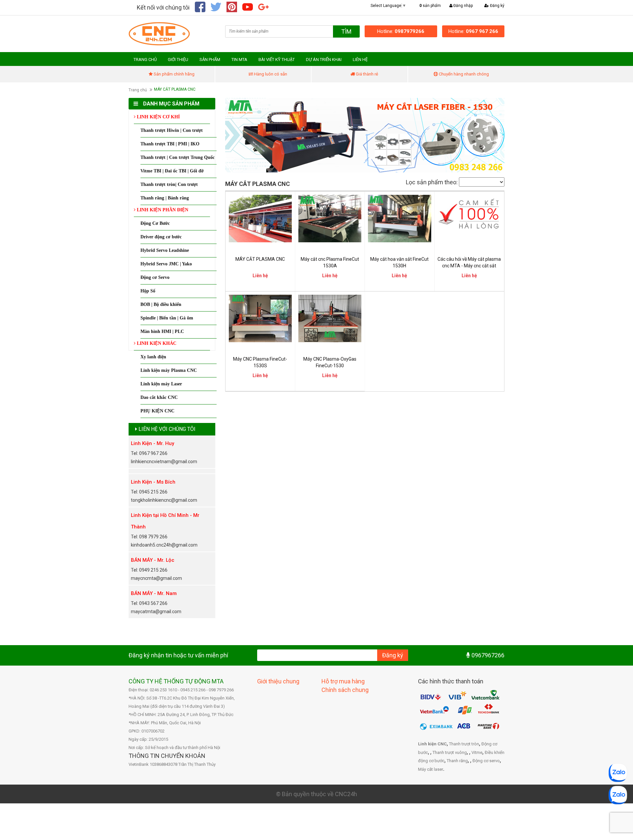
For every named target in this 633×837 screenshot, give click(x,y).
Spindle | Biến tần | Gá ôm (166, 317)
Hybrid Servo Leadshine (164, 250)
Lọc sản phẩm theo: (432, 182)
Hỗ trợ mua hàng (343, 681)
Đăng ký (496, 5)
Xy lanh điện (153, 356)
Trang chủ (138, 90)
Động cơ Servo (154, 277)
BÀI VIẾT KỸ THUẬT (276, 59)
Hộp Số (147, 290)
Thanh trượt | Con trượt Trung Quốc (177, 157)
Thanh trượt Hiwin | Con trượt (171, 130)
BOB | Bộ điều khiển (160, 304)
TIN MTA (239, 59)
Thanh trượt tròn (464, 743)
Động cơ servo (486, 760)
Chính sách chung (345, 689)
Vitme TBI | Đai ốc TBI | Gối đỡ (172, 170)
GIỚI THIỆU (178, 59)
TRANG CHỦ (145, 59)
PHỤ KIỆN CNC (157, 410)
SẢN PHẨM (209, 59)
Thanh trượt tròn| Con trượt (169, 184)
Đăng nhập (462, 5)
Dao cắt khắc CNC (159, 397)
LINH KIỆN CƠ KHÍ (158, 116)
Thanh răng (457, 760)
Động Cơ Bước (155, 223)
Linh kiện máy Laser (161, 383)
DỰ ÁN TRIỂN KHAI (324, 59)
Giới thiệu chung (278, 681)
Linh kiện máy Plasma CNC (168, 370)
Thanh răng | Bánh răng (164, 197)
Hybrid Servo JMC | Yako (166, 263)
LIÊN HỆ (360, 59)
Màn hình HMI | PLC (162, 331)
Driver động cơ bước (161, 236)
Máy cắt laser (430, 769)
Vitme (476, 752)
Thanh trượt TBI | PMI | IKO (169, 143)
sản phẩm (430, 5)
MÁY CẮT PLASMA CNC (260, 259)
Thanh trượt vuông (450, 752)
